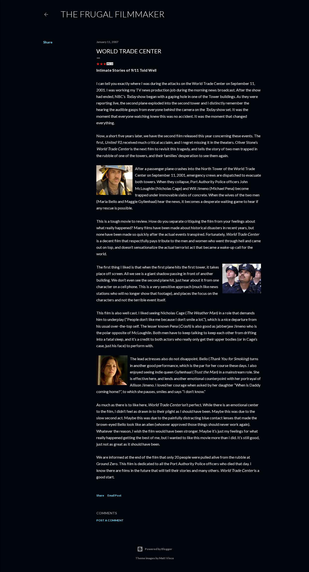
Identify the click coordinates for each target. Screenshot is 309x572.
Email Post (114, 495)
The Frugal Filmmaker (112, 14)
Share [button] (47, 42)
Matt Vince (166, 558)
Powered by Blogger (158, 549)
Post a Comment (110, 520)
